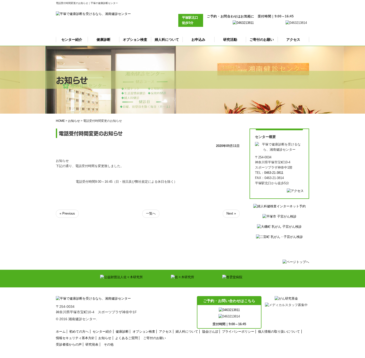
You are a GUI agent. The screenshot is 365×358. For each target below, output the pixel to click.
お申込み (198, 40)
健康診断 (103, 40)
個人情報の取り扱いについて (279, 331)
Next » (231, 213)
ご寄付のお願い (262, 40)
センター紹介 (71, 40)
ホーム (61, 331)
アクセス (293, 40)
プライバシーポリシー (238, 331)
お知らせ (74, 121)
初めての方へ (79, 331)
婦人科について (167, 40)
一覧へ (151, 213)
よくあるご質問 (126, 338)
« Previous (67, 213)
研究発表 (91, 344)
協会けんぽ (210, 331)
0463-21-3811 (273, 173)
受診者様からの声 (69, 344)
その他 (108, 344)
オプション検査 (135, 40)
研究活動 (230, 40)
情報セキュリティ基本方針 (75, 338)
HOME (60, 121)
